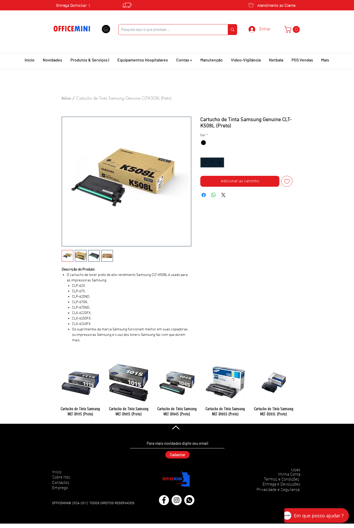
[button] (292, 29)
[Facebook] (164, 500)
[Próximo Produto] (301, 382)
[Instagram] (177, 500)
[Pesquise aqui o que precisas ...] (232, 29)
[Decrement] (204, 162)
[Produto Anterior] (53, 382)
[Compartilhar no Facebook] (204, 195)
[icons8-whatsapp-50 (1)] (189, 500)
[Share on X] (223, 195)
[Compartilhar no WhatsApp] (213, 195)
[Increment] (220, 162)
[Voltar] (175, 427)
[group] (177, 390)
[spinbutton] (212, 162)
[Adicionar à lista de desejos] (286, 181)
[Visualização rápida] (80, 382)
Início (66, 98)
